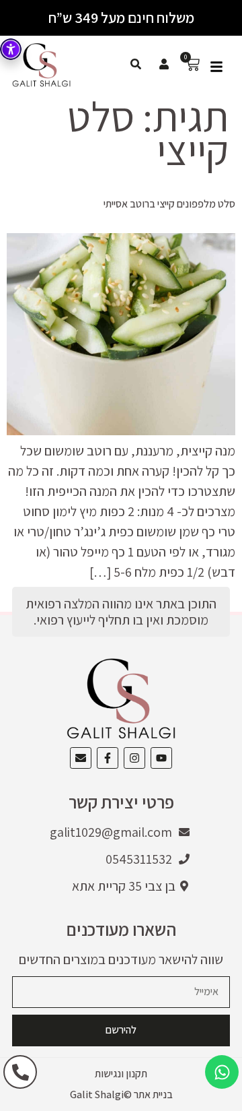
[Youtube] (161, 758)
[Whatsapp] (222, 1072)
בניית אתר (153, 1094)
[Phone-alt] (20, 1072)
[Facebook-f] (107, 758)
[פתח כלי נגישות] (11, 49)
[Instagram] (134, 758)
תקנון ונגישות (121, 1074)
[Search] (136, 64)
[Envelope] (80, 758)
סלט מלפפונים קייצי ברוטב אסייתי (169, 204)
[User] (164, 64)
